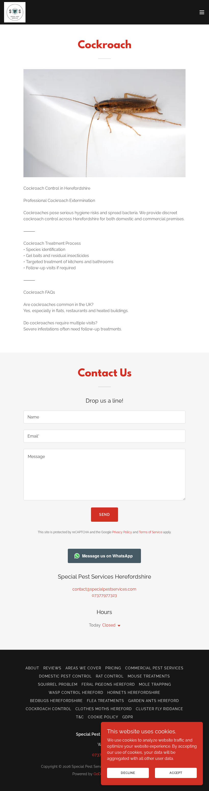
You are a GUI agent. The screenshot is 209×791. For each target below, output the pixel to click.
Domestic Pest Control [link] (65, 676)
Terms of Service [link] (150, 532)
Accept (175, 772)
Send (104, 515)
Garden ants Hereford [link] (153, 701)
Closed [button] (108, 625)
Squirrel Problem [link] (57, 684)
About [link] (32, 668)
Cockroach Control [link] (48, 709)
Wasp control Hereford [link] (76, 693)
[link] (14, 12)
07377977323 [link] (104, 595)
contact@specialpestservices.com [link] (104, 589)
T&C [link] (80, 717)
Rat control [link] (110, 676)
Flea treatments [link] (105, 701)
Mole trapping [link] (155, 684)
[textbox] (104, 417)
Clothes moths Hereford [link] (103, 709)
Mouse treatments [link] (149, 676)
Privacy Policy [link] (122, 532)
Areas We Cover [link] (83, 668)
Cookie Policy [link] (103, 717)
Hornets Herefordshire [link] (133, 693)
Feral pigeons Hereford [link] (108, 684)
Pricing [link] (113, 668)
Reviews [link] (52, 668)
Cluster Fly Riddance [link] (159, 709)
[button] (202, 12)
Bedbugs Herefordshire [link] (56, 701)
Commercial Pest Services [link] (154, 668)
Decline (128, 772)
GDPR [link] (127, 717)
